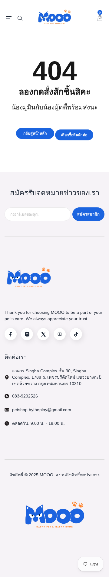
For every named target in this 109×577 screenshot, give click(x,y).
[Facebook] (11, 334)
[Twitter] (43, 334)
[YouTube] (60, 334)
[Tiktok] (76, 334)
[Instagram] (27, 334)
